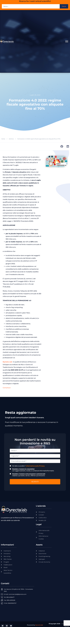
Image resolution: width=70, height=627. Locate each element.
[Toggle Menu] (66, 41)
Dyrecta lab (39, 625)
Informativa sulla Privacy (35, 466)
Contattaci (7, 388)
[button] (62, 146)
